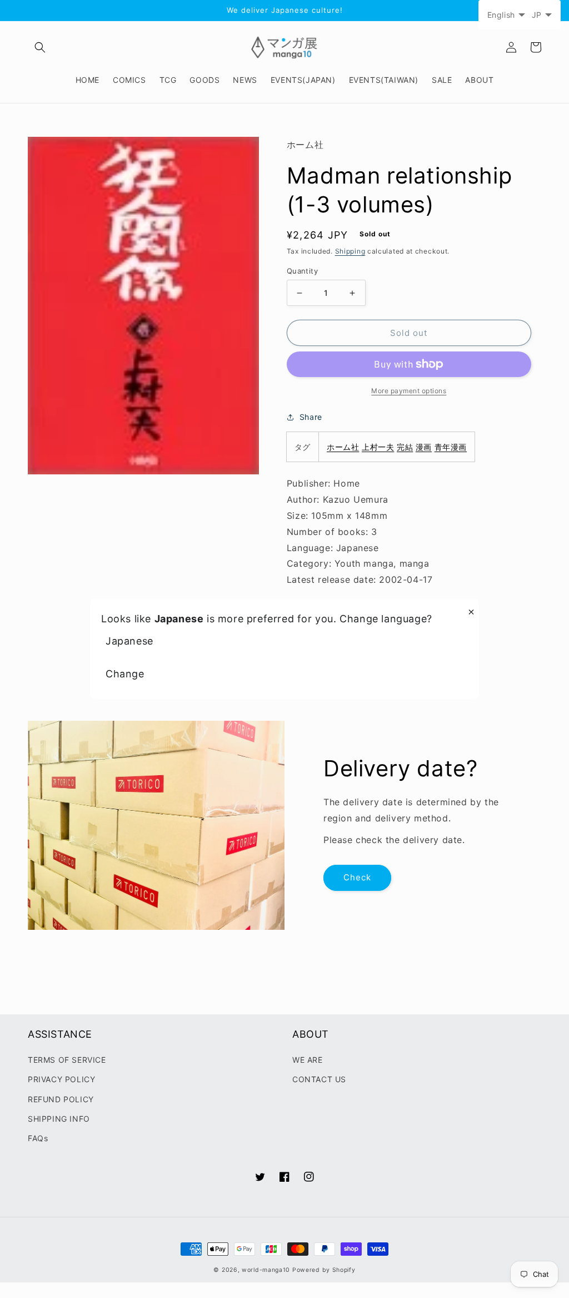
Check (357, 877)
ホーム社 (343, 447)
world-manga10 (266, 1270)
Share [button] (311, 417)
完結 (405, 447)
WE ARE (307, 1059)
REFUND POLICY (61, 1099)
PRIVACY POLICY (61, 1079)
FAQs (38, 1138)
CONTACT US (319, 1079)
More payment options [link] (408, 391)
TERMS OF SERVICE (67, 1059)
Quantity (302, 270)
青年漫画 (451, 447)
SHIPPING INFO (59, 1118)
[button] (40, 47)
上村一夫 (378, 447)
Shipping (350, 251)
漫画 (424, 447)
